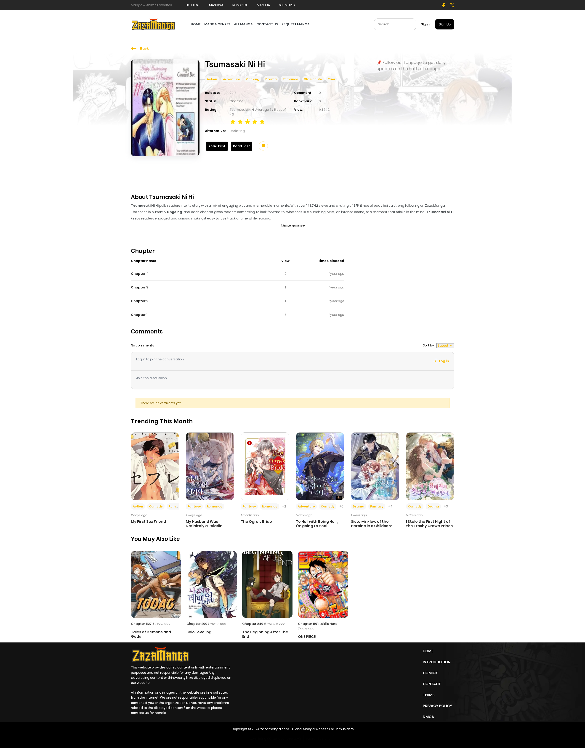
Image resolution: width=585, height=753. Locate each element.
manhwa (216, 5)
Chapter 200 (196, 623)
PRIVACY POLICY (437, 705)
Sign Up (445, 24)
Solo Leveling (198, 632)
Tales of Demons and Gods (151, 634)
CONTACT (432, 684)
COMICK (430, 673)
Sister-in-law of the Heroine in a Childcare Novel (372, 526)
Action (212, 79)
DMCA (428, 716)
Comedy (156, 506)
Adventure (231, 79)
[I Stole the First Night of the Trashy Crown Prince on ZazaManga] (430, 466)
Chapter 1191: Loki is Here (317, 623)
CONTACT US (267, 24)
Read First (217, 146)
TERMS (429, 695)
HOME (196, 24)
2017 (233, 92)
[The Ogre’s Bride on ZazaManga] (265, 466)
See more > (287, 5)
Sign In (426, 24)
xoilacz (279, 738)
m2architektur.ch (318, 738)
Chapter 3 (139, 287)
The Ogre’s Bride (256, 521)
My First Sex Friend (148, 521)
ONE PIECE (307, 636)
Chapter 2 (139, 301)
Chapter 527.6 (142, 623)
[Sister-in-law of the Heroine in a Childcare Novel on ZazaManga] (375, 466)
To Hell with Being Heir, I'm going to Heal (317, 523)
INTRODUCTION (436, 662)
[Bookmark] (263, 146)
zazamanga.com (274, 729)
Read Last (241, 146)
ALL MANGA (243, 24)
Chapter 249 (252, 623)
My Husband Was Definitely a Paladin (204, 523)
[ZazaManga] (153, 24)
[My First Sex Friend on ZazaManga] (155, 466)
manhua (263, 5)
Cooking (252, 79)
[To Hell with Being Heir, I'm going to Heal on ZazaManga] (320, 466)
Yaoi (331, 79)
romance (240, 5)
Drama (271, 79)
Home (428, 651)
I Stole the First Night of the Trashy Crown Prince (429, 523)
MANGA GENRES (217, 24)
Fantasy (194, 506)
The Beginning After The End (265, 634)
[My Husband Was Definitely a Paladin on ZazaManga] (210, 466)
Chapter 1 (139, 314)
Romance (290, 79)
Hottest (193, 5)
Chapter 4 (140, 273)
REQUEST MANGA (296, 24)
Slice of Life (313, 79)
